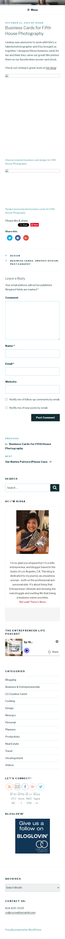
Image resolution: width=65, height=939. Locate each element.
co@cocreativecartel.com (20, 912)
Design (15, 256)
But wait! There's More (32, 602)
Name (10, 345)
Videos (9, 765)
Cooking (10, 701)
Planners (10, 729)
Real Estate (12, 743)
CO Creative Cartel (16, 694)
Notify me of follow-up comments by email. (34, 399)
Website (11, 381)
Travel (8, 751)
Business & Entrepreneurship (22, 686)
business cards (21, 261)
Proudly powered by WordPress (23, 929)
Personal (10, 722)
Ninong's (10, 715)
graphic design (46, 261)
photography (20, 264)
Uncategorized (14, 758)
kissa (40, 23)
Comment (11, 297)
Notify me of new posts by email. (28, 407)
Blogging (10, 679)
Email (9, 363)
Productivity (12, 736)
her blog (51, 67)
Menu (34, 9)
